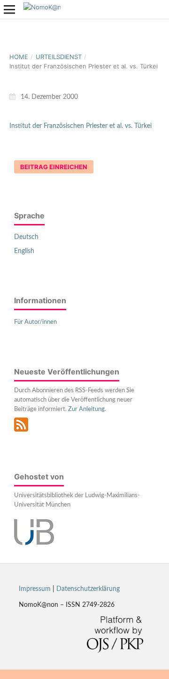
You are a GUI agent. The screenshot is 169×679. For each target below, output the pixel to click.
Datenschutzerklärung (88, 589)
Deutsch (26, 237)
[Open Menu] (9, 9)
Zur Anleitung (86, 409)
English (24, 251)
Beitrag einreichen (53, 167)
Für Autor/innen (35, 322)
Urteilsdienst (59, 56)
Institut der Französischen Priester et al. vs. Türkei (80, 126)
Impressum (35, 589)
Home (18, 56)
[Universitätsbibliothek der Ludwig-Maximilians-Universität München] (34, 543)
